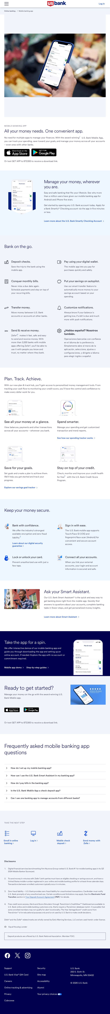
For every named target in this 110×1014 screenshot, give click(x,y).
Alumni (40, 987)
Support (8, 968)
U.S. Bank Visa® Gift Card (16, 974)
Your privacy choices (47, 994)
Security (41, 968)
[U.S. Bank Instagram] (27, 955)
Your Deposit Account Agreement (39, 897)
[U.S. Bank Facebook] (7, 955)
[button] (102, 3)
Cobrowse (9, 1000)
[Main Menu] (6, 4)
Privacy (7, 994)
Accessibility (43, 981)
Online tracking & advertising (18, 987)
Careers (8, 981)
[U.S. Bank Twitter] (17, 955)
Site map (41, 974)
